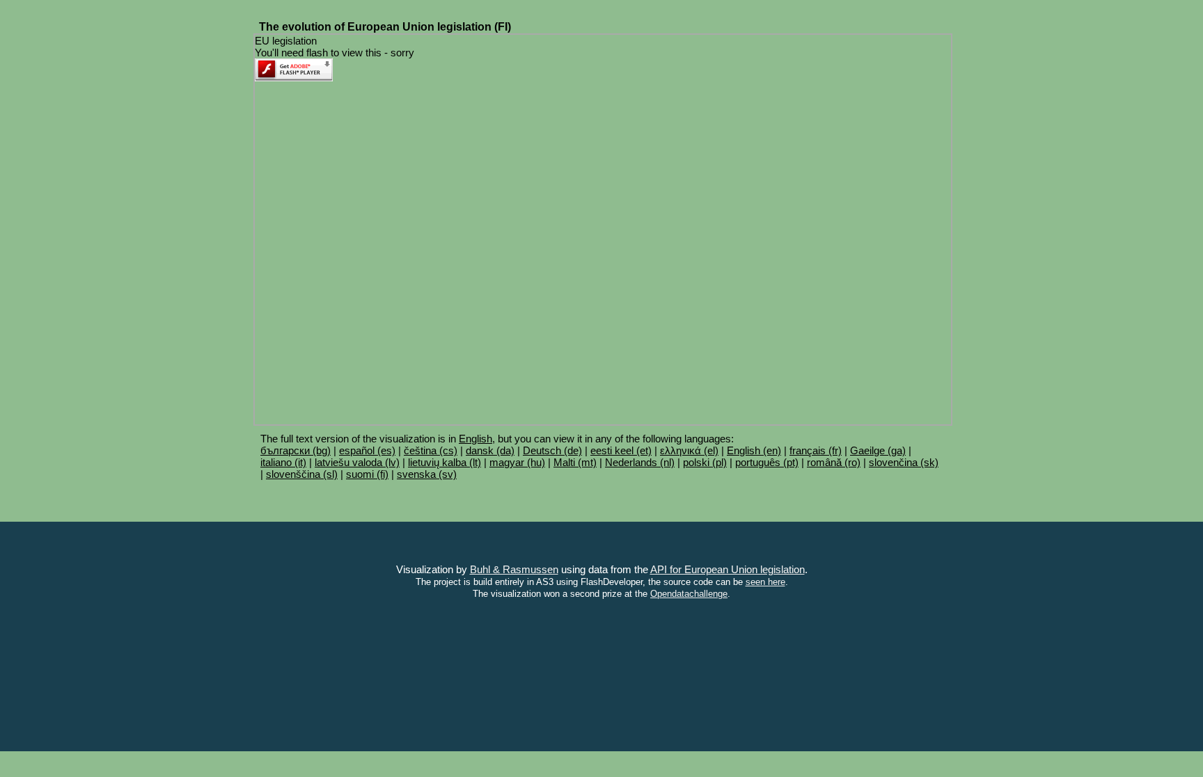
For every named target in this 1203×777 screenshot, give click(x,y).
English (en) (754, 450)
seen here (765, 582)
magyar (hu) (517, 462)
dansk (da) (490, 450)
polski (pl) (705, 462)
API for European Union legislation (727, 569)
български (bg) (295, 450)
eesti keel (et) (621, 450)
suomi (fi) (367, 474)
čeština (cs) (430, 450)
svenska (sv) (427, 474)
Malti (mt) (575, 462)
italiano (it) (283, 462)
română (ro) (833, 462)
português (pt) (767, 462)
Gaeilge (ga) (878, 450)
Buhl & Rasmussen (514, 569)
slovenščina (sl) (302, 474)
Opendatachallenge (689, 594)
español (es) (367, 450)
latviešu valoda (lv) (357, 462)
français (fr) (815, 450)
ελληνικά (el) (689, 450)
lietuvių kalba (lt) (444, 462)
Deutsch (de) (552, 450)
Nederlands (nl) (640, 462)
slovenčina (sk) (903, 462)
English (475, 438)
